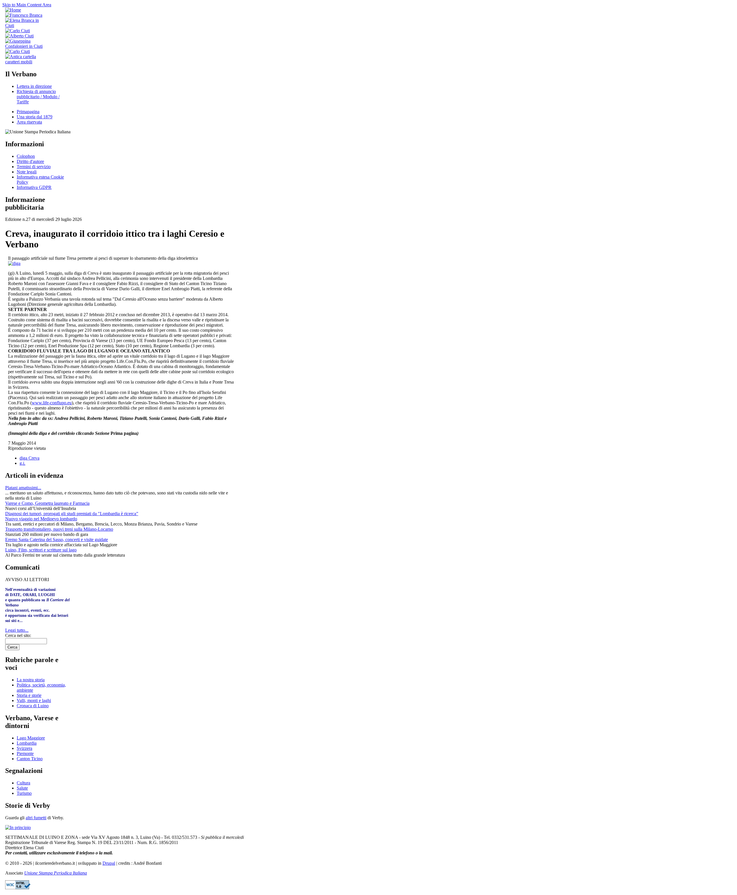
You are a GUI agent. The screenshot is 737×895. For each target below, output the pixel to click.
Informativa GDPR (34, 187)
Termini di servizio (34, 166)
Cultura (23, 782)
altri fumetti (36, 817)
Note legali (27, 171)
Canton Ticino (30, 758)
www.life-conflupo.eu (52, 402)
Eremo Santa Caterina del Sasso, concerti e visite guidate (56, 539)
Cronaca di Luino (33, 705)
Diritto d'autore (30, 161)
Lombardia (27, 743)
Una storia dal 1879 (34, 116)
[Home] (13, 9)
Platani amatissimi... (23, 487)
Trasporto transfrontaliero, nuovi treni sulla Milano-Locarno (59, 529)
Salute (22, 788)
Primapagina (28, 111)
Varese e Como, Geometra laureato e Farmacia (47, 503)
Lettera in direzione (34, 86)
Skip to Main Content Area (26, 4)
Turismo (24, 793)
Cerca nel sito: (18, 635)
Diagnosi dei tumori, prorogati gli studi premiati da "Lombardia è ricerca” (71, 513)
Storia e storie (29, 695)
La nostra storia (31, 679)
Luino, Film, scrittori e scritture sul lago (41, 549)
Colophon (26, 156)
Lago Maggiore (31, 737)
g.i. (22, 463)
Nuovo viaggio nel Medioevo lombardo (41, 518)
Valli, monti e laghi (34, 700)
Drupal (108, 863)
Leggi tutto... (17, 630)
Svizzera (24, 748)
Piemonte (25, 753)
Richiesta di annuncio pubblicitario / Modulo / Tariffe (38, 96)
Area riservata (29, 122)
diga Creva (29, 458)
